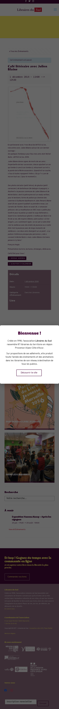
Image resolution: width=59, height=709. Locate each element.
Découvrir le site (29, 372)
